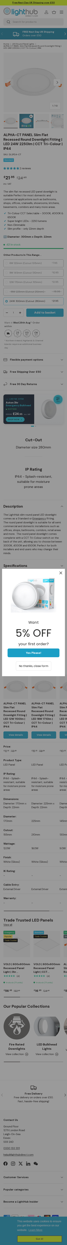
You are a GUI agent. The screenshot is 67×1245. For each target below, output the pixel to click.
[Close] (61, 573)
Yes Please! (33, 653)
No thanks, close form (33, 666)
